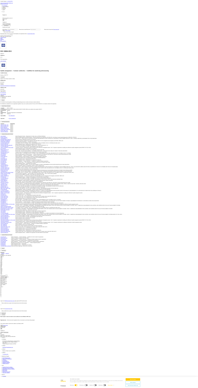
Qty (1, 285)
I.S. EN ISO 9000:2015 (4, 178)
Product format (2, 275)
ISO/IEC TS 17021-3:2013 (5, 192)
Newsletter (4, 376)
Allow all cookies (133, 379)
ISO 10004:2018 (3, 92)
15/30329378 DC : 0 (4, 164)
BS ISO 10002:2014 (4, 156)
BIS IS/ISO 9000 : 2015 (4, 187)
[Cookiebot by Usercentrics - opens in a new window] (63, 386)
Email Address (14, 29)
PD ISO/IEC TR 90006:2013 (5, 140)
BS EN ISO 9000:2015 (4, 217)
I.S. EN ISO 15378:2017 (5, 190)
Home (1, 38)
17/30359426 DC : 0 (4, 171)
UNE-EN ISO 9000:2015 (5, 230)
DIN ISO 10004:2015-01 (5, 128)
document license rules (8, 308)
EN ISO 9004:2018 (4, 189)
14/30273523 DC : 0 (4, 181)
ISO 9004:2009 (3, 242)
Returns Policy (4, 369)
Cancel (2, 332)
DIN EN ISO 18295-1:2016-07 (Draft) (7, 207)
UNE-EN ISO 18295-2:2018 (5, 231)
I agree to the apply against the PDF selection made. (13, 300)
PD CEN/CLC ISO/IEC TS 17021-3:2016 (7, 204)
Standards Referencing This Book (7, 234)
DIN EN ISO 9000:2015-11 (5, 191)
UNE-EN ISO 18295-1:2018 (5, 226)
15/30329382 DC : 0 (4, 179)
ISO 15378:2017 (3, 154)
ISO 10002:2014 (3, 161)
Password (40, 29)
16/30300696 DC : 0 (4, 199)
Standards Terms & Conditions (7, 367)
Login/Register (6, 25)
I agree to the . (6, 308)
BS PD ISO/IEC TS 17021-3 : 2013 (6, 208)
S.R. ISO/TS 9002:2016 (4, 215)
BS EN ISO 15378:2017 (5, 182)
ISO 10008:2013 (3, 201)
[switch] (86, 385)
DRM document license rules (10, 300)
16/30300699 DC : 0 (4, 153)
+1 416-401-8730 (9, 1)
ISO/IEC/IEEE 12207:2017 (5, 209)
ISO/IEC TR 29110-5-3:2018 (5, 173)
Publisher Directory (5, 363)
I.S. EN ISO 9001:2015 (4, 146)
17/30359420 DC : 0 (4, 150)
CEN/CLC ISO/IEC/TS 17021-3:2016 (7, 147)
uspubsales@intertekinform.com (7, 347)
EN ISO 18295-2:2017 (4, 196)
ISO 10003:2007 (3, 239)
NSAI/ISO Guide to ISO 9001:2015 (6, 145)
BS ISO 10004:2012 (4, 127)
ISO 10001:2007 (3, 236)
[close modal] (3, 20)
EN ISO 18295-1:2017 (4, 197)
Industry (3, 248)
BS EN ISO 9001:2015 (4, 218)
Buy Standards (4, 5)
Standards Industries (5, 361)
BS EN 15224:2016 (4, 198)
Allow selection (133, 382)
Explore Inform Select (31, 33)
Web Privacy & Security (6, 371)
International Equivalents (5, 121)
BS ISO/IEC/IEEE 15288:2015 (6, 139)
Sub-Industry (4, 250)
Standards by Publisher (6, 362)
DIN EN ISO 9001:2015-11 (5, 216)
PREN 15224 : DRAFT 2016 (5, 188)
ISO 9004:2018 (3, 155)
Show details (110, 385)
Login (3, 30)
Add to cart (3, 97)
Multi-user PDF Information (7, 358)
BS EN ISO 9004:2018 (4, 165)
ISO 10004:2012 (3, 41)
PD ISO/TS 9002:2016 (4, 144)
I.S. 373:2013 (3, 157)
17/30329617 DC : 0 (4, 183)
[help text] (1, 57)
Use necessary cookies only (133, 385)
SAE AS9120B (3, 136)
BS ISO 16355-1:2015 (4, 170)
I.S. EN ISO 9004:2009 (4, 213)
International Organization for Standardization (7, 85)
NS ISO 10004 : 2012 (4, 130)
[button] (2, 256)
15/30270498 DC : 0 (4, 138)
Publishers (2, 39)
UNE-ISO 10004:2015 (4, 131)
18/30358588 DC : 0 (4, 200)
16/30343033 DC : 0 (4, 205)
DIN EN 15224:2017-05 (5, 149)
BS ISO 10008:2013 (4, 180)
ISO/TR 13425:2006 (4, 240)
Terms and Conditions (6, 372)
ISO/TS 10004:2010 (12, 118)
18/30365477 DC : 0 (4, 166)
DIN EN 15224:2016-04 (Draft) (6, 206)
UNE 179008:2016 (4, 224)
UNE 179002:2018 (4, 225)
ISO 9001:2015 (3, 243)
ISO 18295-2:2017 (4, 162)
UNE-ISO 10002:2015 (4, 223)
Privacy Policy (4, 370)
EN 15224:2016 (3, 148)
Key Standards (4, 360)
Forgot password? (56, 29)
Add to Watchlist (3, 94)
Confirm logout (6, 332)
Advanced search (3, 37)
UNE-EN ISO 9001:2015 (5, 229)
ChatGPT (3, 253)
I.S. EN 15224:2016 (4, 174)
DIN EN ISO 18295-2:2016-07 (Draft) (7, 172)
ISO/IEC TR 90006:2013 (5, 175)
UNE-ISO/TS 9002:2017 (5, 221)
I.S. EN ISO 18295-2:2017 (5, 167)
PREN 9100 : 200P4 (4, 184)
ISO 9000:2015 (3, 163)
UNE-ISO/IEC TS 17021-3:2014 (6, 222)
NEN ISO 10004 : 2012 (4, 124)
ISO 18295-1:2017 (4, 195)
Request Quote (3, 326)
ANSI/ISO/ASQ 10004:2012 (5, 129)
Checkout (3, 314)
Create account (5, 325)
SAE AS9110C (3, 212)
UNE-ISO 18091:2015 (4, 232)
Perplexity (7, 253)
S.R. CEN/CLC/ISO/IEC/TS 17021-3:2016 (8, 214)
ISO (1, 40)
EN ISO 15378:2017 (4, 137)
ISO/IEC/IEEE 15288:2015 (5, 141)
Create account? (7, 30)
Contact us (4, 359)
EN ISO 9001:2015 (4, 158)
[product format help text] (6, 275)
